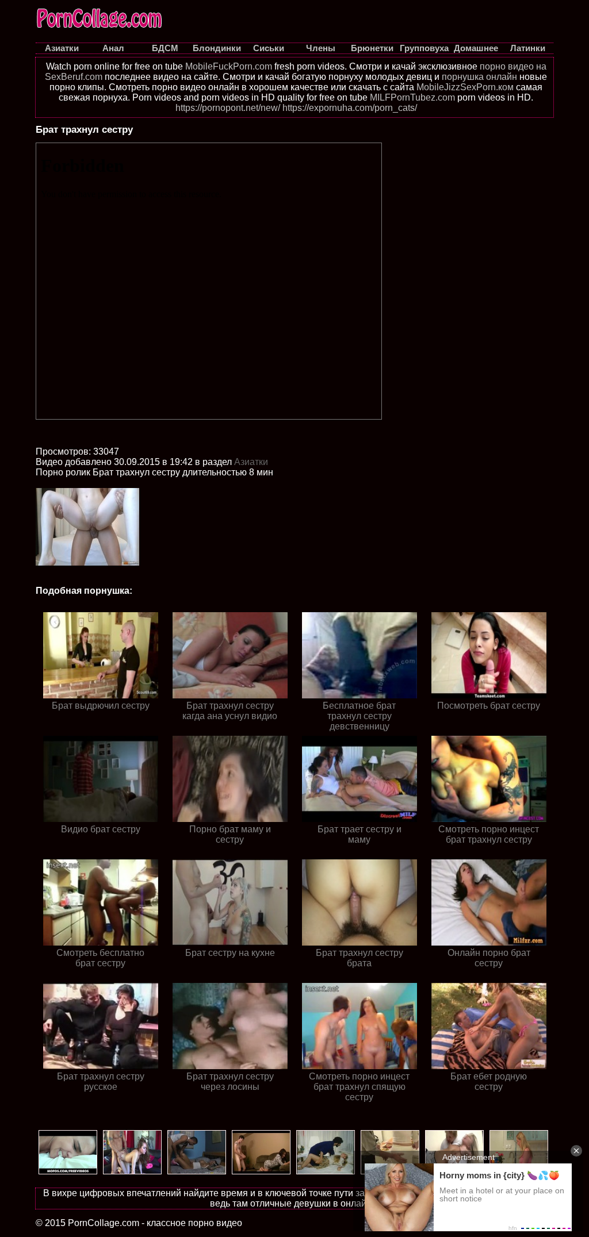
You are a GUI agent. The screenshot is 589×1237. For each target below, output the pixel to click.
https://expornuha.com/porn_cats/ (349, 108)
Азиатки (251, 462)
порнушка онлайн (479, 77)
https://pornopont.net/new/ (227, 108)
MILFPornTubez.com (412, 97)
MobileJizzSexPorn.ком (465, 87)
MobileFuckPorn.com (228, 66)
